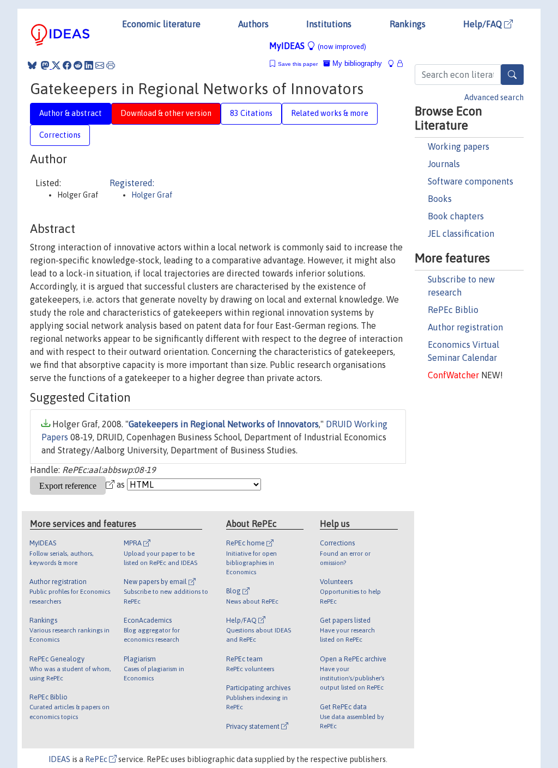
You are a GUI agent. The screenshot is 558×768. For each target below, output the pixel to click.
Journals (444, 164)
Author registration (465, 327)
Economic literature (161, 24)
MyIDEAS (317, 46)
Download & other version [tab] (165, 113)
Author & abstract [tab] (70, 113)
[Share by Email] (99, 65)
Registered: (132, 183)
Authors (253, 24)
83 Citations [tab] (251, 113)
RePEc (97, 759)
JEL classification (461, 233)
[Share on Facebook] (67, 65)
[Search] (512, 74)
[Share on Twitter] (56, 65)
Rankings (408, 24)
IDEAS (59, 759)
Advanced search (494, 97)
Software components (470, 181)
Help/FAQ (483, 24)
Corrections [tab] (60, 135)
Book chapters (456, 216)
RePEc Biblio (453, 310)
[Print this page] (110, 65)
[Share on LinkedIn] (88, 65)
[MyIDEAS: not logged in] (394, 63)
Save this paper (298, 64)
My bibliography (356, 63)
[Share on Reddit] (78, 65)
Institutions (328, 24)
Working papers (458, 146)
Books (440, 199)
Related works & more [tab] (329, 113)
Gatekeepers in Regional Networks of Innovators (224, 424)
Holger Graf (152, 195)
